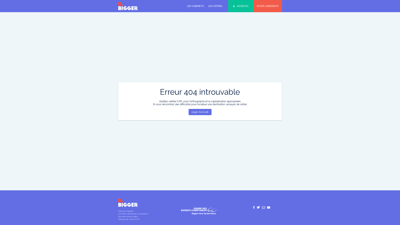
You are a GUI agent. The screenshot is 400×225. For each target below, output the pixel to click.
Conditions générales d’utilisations (133, 214)
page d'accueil (200, 111)
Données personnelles (128, 216)
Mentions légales (125, 211)
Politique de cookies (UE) (128, 219)
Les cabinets (195, 6)
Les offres (215, 6)
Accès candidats (268, 6)
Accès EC (242, 6)
